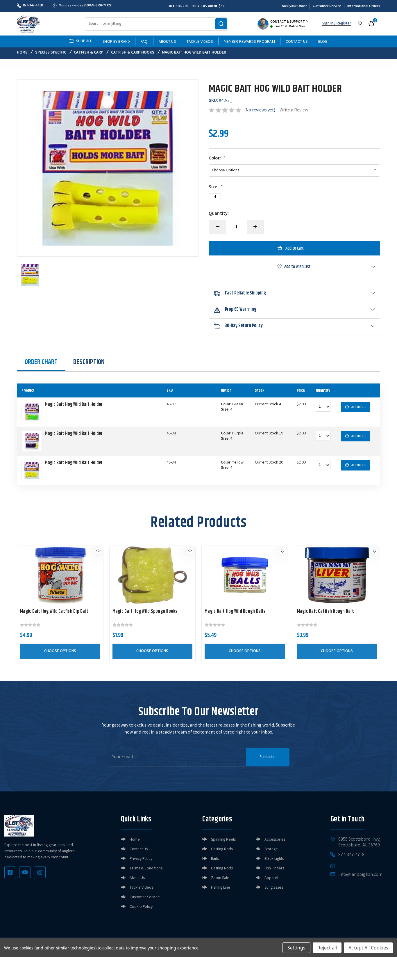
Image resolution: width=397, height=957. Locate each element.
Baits (215, 859)
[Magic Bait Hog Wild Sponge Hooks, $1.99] (153, 575)
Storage (271, 849)
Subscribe (268, 757)
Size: (216, 187)
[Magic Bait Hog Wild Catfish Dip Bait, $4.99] (60, 575)
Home (135, 840)
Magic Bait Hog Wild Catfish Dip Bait (54, 612)
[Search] (221, 23)
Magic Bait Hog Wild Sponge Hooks (145, 612)
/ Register (342, 23)
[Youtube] (25, 872)
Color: (217, 158)
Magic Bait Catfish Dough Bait (325, 612)
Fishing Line (220, 888)
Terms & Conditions (146, 868)
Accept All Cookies (368, 947)
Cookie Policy (141, 907)
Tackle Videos (200, 42)
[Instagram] (40, 872)
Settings (296, 947)
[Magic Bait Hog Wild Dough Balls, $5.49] (245, 575)
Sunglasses (273, 888)
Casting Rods (222, 849)
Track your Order (293, 6)
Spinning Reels (223, 840)
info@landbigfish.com (360, 875)
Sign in (327, 23)
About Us (167, 42)
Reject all (327, 947)
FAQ (144, 42)
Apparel (271, 878)
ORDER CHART (41, 362)
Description (89, 362)
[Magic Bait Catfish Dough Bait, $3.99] (337, 575)
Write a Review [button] (294, 110)
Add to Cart (358, 407)
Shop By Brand (116, 42)
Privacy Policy (141, 859)
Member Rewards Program (249, 42)
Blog (323, 42)
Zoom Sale (220, 878)
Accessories (274, 840)
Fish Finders (274, 868)
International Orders (363, 6)
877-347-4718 (33, 5)
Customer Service (327, 6)
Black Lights (274, 859)
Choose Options (60, 651)
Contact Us (296, 42)
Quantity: (219, 213)
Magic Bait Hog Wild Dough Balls (235, 612)
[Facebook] (10, 872)
